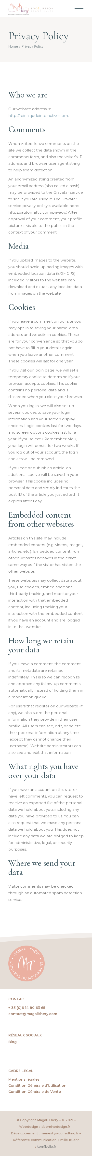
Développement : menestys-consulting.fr (45, 1133)
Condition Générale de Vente (34, 1091)
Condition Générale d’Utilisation (37, 1085)
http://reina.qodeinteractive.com (38, 115)
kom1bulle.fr (47, 1146)
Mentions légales (23, 1079)
